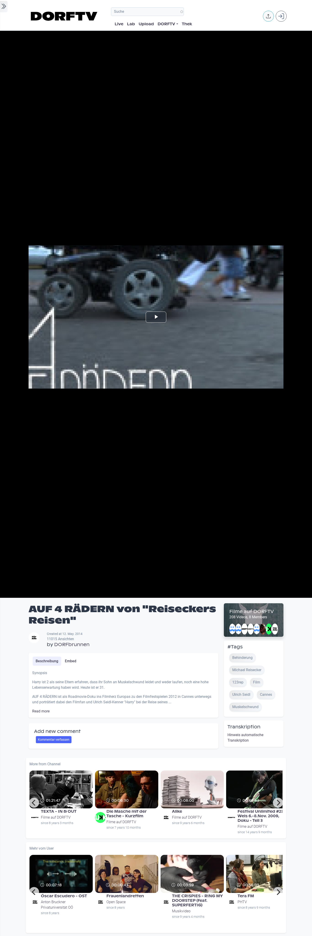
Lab (131, 24)
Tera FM (246, 896)
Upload (146, 24)
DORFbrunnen (72, 644)
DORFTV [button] (166, 24)
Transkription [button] (243, 727)
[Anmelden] (281, 16)
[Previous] (34, 803)
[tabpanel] (123, 692)
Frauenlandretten (125, 896)
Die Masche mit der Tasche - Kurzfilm (126, 813)
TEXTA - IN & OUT (59, 811)
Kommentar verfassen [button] (53, 739)
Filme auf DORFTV (251, 611)
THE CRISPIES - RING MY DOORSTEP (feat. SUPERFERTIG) (197, 901)
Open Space (116, 902)
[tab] (47, 661)
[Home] (65, 16)
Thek (187, 24)
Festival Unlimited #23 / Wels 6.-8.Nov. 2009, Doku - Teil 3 (262, 816)
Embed (70, 661)
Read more (41, 711)
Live (119, 24)
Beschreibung (47, 661)
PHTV (242, 902)
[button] (268, 16)
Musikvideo (181, 911)
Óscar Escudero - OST (64, 896)
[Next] (278, 803)
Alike (177, 811)
